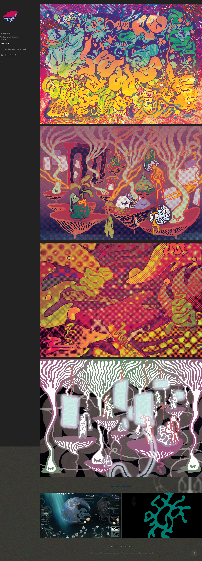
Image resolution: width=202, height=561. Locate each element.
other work (4, 43)
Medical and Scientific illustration (9, 38)
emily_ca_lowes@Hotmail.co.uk (13, 49)
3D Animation (5, 33)
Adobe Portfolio (148, 553)
